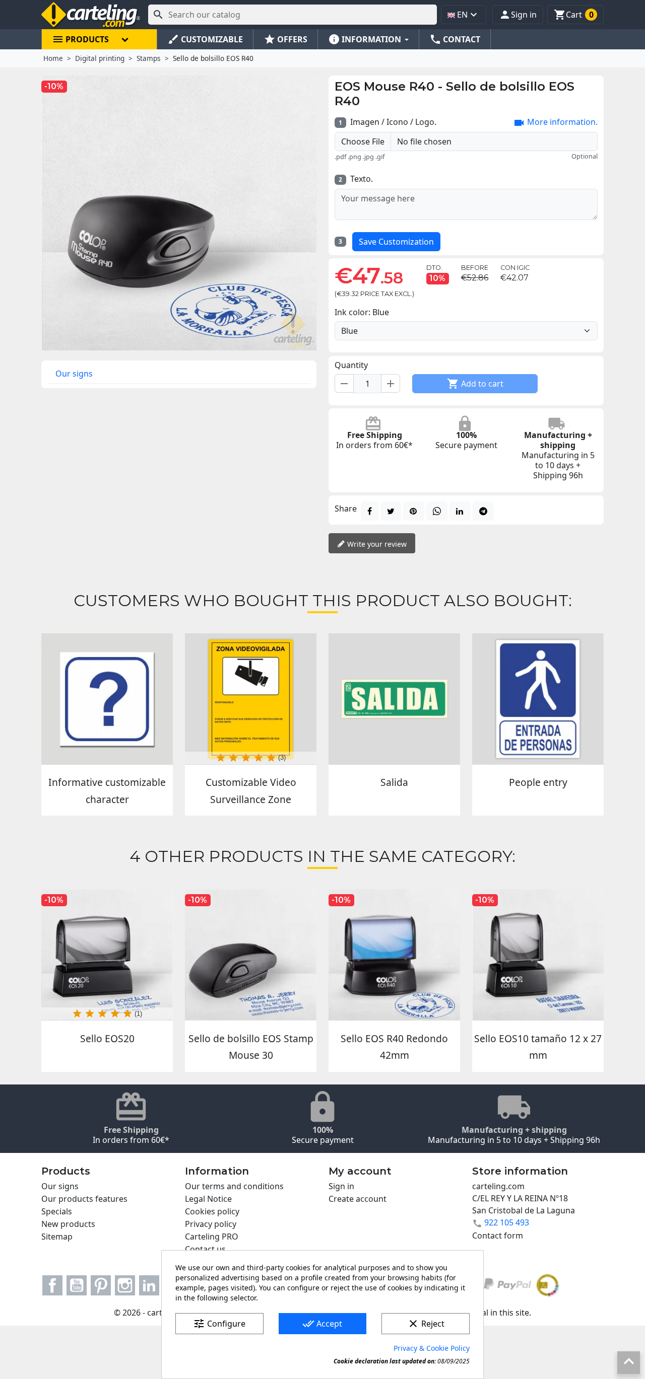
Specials (56, 1211)
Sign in (341, 1186)
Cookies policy (212, 1211)
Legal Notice (208, 1198)
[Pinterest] (413, 511)
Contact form (497, 1235)
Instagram (125, 1285)
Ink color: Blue (362, 312)
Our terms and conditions (234, 1186)
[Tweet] (390, 511)
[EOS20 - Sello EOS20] (107, 955)
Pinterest (101, 1285)
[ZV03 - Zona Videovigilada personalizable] (250, 699)
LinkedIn (149, 1285)
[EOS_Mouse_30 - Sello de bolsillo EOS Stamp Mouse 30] (250, 955)
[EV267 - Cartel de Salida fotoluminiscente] (394, 699)
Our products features (84, 1198)
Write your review (376, 544)
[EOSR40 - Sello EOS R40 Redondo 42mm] (394, 955)
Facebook (52, 1285)
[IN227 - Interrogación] (107, 699)
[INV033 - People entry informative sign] (538, 699)
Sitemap (57, 1236)
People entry (538, 782)
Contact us (205, 1249)
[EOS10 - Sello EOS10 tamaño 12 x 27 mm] (538, 955)
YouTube (77, 1285)
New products (68, 1223)
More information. (555, 123)
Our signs (74, 373)
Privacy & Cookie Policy (432, 1348)
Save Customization (396, 241)
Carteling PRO (211, 1236)
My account (360, 1171)
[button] (517, 14)
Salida (394, 782)
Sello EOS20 (107, 1038)
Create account (357, 1198)
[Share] (369, 511)
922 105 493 (506, 1222)
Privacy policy (210, 1223)
